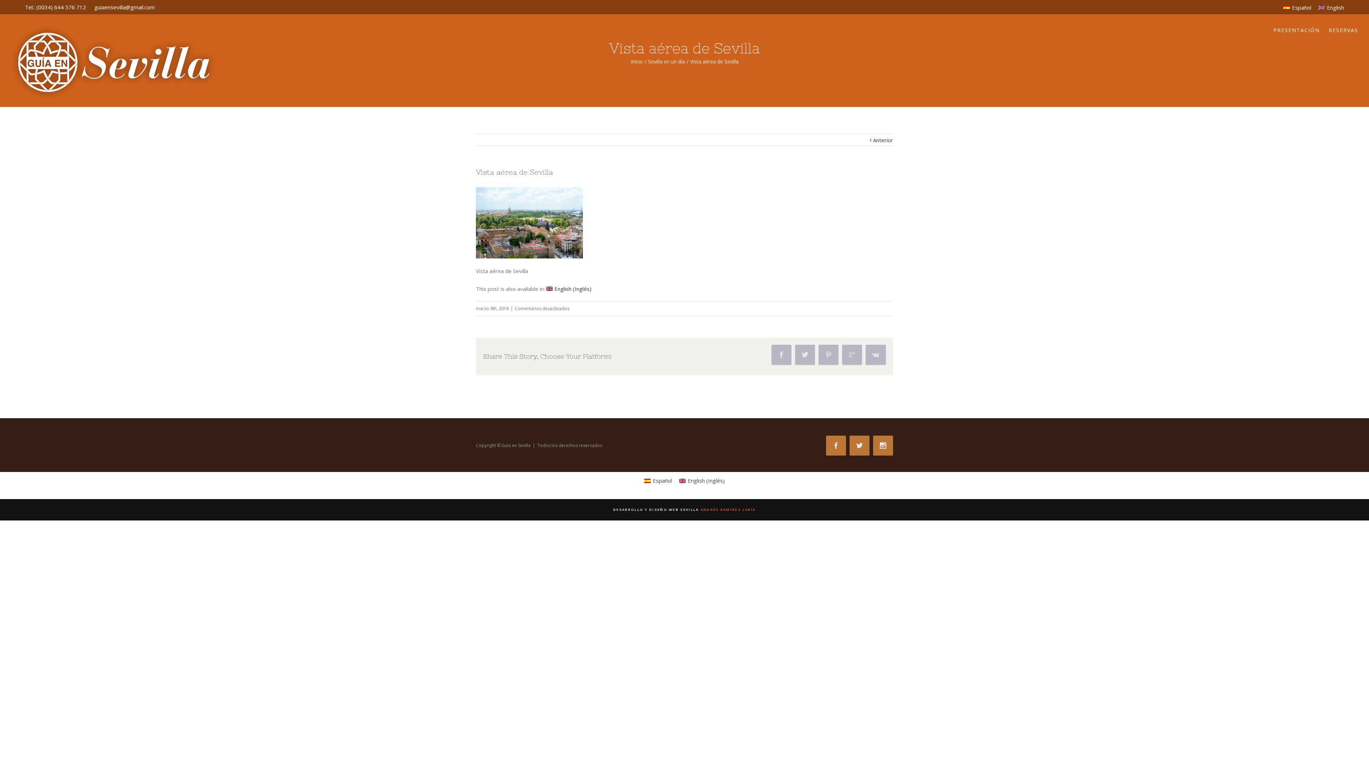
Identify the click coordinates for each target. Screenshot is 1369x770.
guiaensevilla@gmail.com (124, 7)
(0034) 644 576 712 (61, 7)
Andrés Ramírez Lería (684, 509)
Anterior (883, 140)
